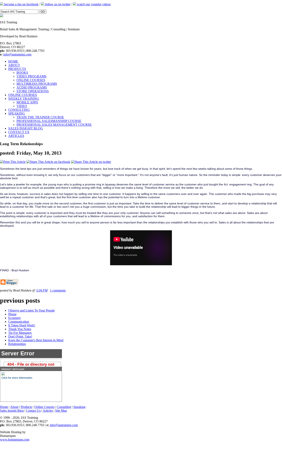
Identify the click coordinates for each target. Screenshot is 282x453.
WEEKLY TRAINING (23, 98)
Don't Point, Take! (20, 336)
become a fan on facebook (20, 4)
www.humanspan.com (14, 439)
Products (26, 407)
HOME (13, 61)
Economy (14, 318)
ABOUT (14, 65)
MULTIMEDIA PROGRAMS (37, 83)
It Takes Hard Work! (21, 325)
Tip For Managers (20, 332)
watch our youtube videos (93, 4)
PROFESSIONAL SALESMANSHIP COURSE (49, 121)
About (14, 407)
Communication (18, 321)
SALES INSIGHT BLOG (25, 128)
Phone (12, 314)
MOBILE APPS (27, 102)
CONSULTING (19, 109)
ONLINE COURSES (31, 80)
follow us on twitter (57, 4)
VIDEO (22, 106)
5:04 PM (41, 290)
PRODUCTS (17, 69)
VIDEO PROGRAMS (31, 76)
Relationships (17, 344)
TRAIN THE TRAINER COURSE (40, 117)
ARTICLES (16, 136)
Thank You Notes (19, 329)
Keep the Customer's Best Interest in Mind (35, 340)
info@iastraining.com (17, 54)
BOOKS (22, 72)
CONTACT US (18, 132)
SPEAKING (16, 113)
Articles (48, 410)
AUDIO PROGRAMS (32, 87)
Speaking (79, 407)
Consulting (64, 407)
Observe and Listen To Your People (31, 310)
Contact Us (33, 410)
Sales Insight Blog (12, 410)
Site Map (61, 410)
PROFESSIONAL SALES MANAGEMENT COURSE (54, 124)
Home (4, 407)
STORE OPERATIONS (33, 91)
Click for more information (16, 377)
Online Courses (44, 407)
